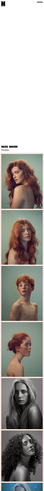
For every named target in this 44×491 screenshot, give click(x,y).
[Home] (3, 3)
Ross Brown (9, 146)
